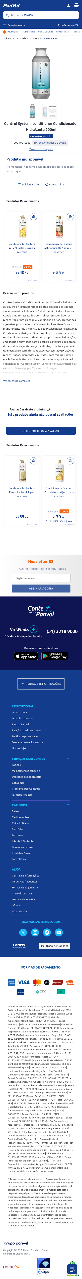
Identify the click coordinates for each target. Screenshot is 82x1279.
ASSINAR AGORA (41, 588)
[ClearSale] (11, 1266)
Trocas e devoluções (23, 899)
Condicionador (49, 38)
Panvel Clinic (19, 859)
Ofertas (16, 905)
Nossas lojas (19, 748)
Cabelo (35, 38)
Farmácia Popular (22, 794)
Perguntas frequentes (24, 881)
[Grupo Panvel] (15, 1242)
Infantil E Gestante (23, 841)
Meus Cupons (12, 31)
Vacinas (16, 765)
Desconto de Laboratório (26, 777)
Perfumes (17, 835)
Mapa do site (19, 911)
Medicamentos (20, 817)
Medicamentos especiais (26, 771)
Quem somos (19, 712)
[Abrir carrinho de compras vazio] (76, 5)
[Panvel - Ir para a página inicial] (33, 5)
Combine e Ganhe (63, 31)
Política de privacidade (25, 736)
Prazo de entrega (22, 893)
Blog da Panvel (20, 724)
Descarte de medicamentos (27, 742)
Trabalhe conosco (22, 718)
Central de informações (25, 875)
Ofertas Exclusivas (45, 31)
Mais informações (41, 149)
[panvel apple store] (26, 656)
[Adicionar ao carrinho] (33, 216)
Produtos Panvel (21, 853)
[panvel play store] (54, 656)
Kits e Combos (29, 31)
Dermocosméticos (22, 847)
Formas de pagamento (25, 887)
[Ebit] (43, 1266)
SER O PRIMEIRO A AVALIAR (41, 431)
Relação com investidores (27, 730)
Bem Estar (18, 829)
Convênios (18, 782)
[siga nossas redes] (23, 932)
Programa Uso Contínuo (26, 788)
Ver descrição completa (16, 381)
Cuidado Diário (20, 823)
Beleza (25, 38)
